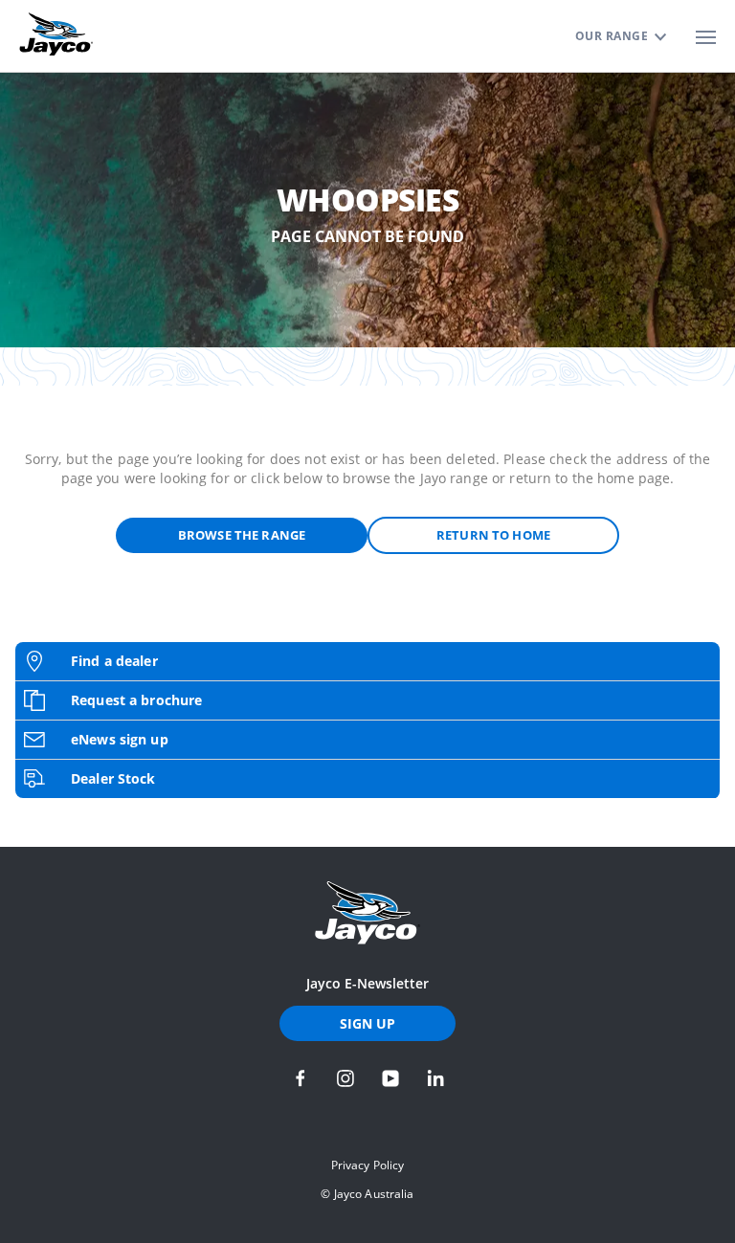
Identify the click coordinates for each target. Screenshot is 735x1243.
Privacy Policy (368, 1165)
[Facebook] (300, 1078)
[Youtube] (390, 1078)
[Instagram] (345, 1078)
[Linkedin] (435, 1078)
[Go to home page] (367, 912)
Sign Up (368, 1023)
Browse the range (241, 535)
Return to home (493, 535)
